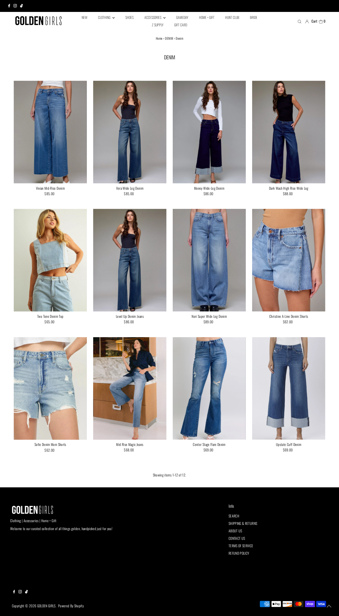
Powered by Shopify (71, 605)
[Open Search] (299, 21)
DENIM (169, 38)
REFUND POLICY (239, 553)
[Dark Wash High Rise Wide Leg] (288, 132)
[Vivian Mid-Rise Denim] (50, 132)
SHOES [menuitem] (129, 17)
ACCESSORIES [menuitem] (153, 17)
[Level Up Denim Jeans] (129, 260)
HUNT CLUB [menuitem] (232, 17)
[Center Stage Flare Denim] (209, 388)
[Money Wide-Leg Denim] (209, 132)
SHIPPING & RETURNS (243, 523)
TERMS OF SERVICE (241, 545)
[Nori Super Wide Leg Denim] (209, 260)
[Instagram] (15, 6)
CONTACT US (237, 538)
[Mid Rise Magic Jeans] (129, 388)
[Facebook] (9, 6)
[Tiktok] (21, 6)
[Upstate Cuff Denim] (288, 388)
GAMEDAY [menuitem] (182, 17)
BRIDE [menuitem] (253, 17)
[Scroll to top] (329, 606)
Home (159, 38)
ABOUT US (235, 530)
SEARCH (234, 515)
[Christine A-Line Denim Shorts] (288, 260)
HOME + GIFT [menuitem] (206, 17)
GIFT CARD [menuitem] (180, 24)
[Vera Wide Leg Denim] (129, 132)
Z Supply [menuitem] (157, 24)
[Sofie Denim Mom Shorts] (50, 388)
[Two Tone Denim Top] (50, 260)
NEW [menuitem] (84, 17)
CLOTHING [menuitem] (104, 17)
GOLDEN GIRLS (46, 605)
